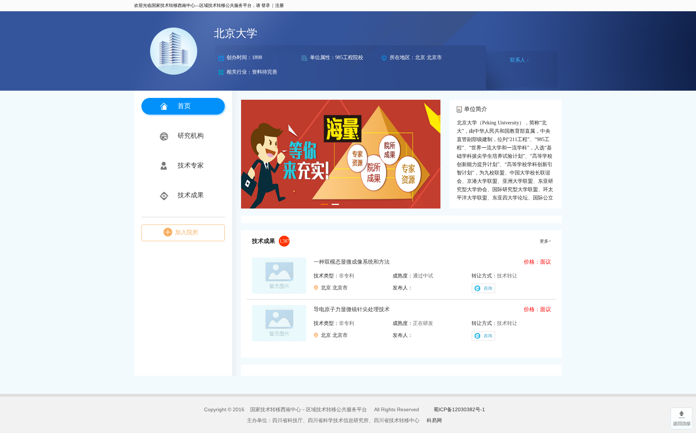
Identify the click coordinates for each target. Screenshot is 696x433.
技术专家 (191, 165)
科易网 (434, 420)
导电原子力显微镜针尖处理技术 (352, 309)
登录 (265, 5)
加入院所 (186, 232)
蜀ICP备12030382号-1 (459, 409)
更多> (545, 241)
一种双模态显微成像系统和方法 (352, 262)
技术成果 (191, 195)
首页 (184, 106)
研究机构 (191, 135)
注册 (279, 5)
